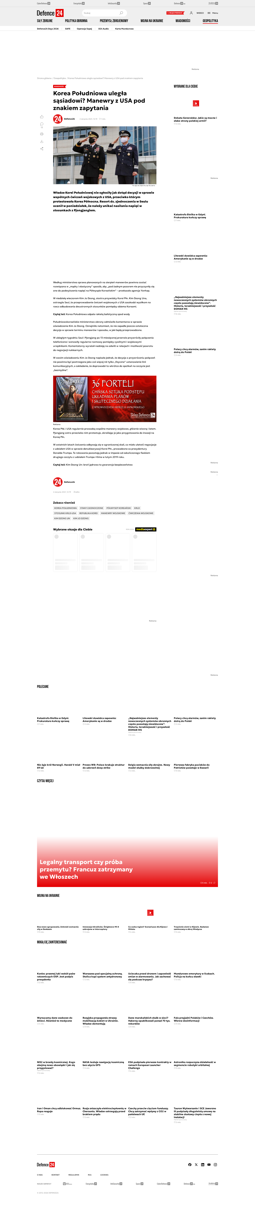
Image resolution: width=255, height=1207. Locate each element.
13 (42, 127)
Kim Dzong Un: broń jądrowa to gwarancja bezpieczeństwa (99, 464)
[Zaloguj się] (191, 13)
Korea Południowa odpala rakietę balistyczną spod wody (98, 314)
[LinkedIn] (202, 1164)
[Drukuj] (42, 134)
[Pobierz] (42, 141)
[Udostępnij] (42, 149)
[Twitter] (196, 1164)
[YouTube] (209, 1164)
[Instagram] (215, 1164)
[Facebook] (190, 1164)
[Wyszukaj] (121, 12)
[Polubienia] (42, 116)
